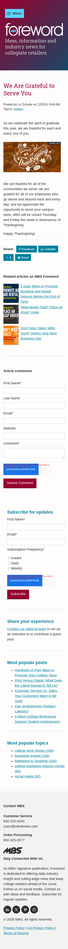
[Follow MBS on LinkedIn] (7, 911)
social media (28, 776)
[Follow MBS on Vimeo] (25, 911)
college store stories (34, 751)
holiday (18, 109)
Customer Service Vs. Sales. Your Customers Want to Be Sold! (36, 696)
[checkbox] (36, 563)
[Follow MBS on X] (16, 911)
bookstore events (32, 756)
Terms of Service (16, 933)
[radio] (36, 558)
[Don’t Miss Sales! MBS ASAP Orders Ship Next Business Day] (11, 342)
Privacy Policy (14, 928)
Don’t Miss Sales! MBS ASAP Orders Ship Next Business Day (39, 333)
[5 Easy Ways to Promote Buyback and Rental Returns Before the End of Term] (11, 300)
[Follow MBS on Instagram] (34, 911)
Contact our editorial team (26, 629)
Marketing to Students (36, 761)
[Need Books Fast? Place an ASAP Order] (11, 321)
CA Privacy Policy (40, 928)
